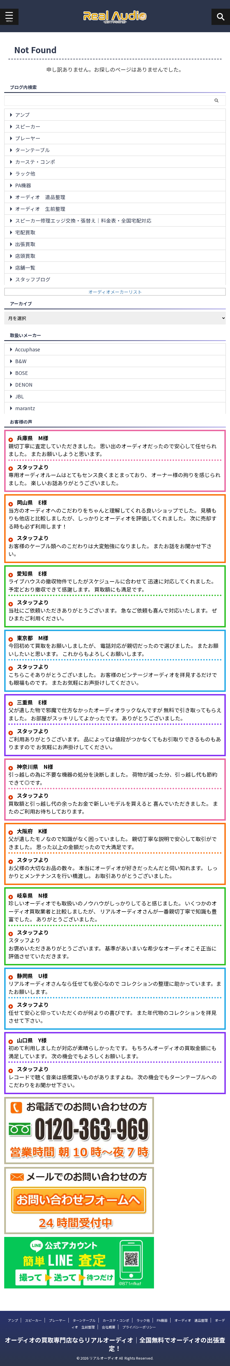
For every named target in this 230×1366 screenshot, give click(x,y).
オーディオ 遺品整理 (40, 196)
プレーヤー (27, 138)
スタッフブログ (32, 279)
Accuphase (27, 349)
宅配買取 (25, 232)
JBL (19, 396)
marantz (25, 408)
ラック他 (25, 173)
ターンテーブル (32, 149)
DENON (24, 384)
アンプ (22, 114)
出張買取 (25, 243)
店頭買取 (25, 255)
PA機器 (23, 185)
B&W (20, 361)
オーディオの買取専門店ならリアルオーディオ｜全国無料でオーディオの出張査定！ (115, 1344)
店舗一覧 (25, 267)
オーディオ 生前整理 (40, 208)
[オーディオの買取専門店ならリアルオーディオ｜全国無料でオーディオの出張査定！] (115, 17)
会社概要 (108, 1327)
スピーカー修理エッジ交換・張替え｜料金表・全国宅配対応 (83, 220)
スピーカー (27, 126)
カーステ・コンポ (35, 161)
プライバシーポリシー (139, 1327)
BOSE (21, 372)
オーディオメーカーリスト (115, 291)
